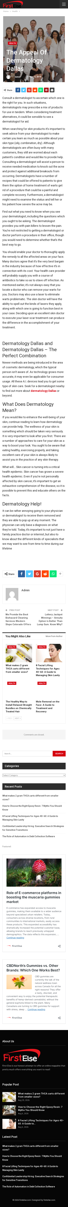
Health (12, 43)
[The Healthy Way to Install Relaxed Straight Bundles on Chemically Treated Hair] (19, 689)
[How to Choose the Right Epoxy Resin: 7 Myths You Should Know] (9, 1110)
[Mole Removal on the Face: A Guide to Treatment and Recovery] (49, 689)
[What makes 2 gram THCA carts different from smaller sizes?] (19, 653)
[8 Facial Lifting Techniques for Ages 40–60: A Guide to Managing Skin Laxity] (49, 653)
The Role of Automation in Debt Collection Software (28, 836)
